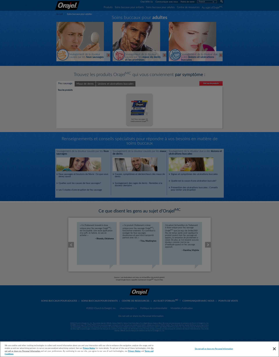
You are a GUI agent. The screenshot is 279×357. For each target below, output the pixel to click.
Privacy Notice (89, 348)
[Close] (274, 349)
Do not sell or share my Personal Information (214, 349)
